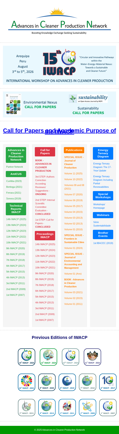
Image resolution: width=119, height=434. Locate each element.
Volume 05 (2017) (73, 206)
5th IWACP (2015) (15, 271)
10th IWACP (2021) (16, 242)
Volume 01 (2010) (73, 229)
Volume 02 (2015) (73, 298)
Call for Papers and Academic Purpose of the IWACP (59, 131)
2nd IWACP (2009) (16, 289)
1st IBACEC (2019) (103, 243)
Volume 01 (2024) (73, 248)
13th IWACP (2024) (16, 225)
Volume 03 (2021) (73, 292)
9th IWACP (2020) (15, 248)
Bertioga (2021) (14, 187)
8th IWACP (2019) (15, 254)
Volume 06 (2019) (73, 200)
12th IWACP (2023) (16, 231)
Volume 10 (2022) (73, 179)
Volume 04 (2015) (73, 212)
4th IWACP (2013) (15, 277)
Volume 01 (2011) (73, 304)
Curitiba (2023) (14, 181)
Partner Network (14, 167)
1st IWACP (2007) (15, 295)
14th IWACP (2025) (16, 219)
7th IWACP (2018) (15, 260)
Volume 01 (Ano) (73, 273)
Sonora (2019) (13, 198)
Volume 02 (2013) (73, 223)
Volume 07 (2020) (73, 194)
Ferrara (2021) (13, 193)
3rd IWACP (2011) (15, 283)
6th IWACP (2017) (15, 266)
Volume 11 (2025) (73, 173)
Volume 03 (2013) (73, 218)
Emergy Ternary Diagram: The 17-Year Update (102, 167)
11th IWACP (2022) (16, 236)
